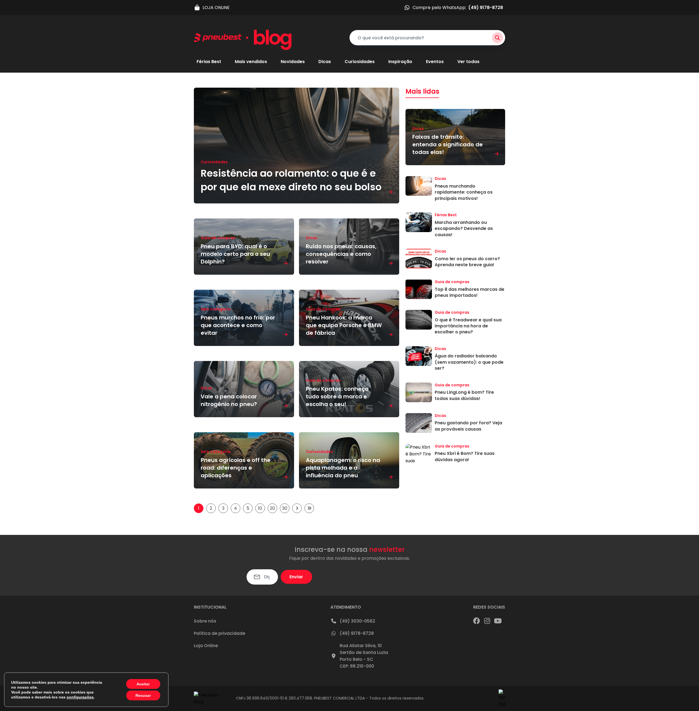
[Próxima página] (297, 508)
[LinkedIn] (497, 621)
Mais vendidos (251, 62)
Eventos (435, 62)
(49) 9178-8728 (357, 633)
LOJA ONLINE (216, 7)
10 (260, 508)
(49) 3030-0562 (357, 621)
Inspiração (400, 62)
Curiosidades (360, 62)
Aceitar (143, 684)
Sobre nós (205, 621)
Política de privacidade (219, 633)
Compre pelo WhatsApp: (458, 7)
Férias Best (209, 62)
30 (284, 508)
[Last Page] (309, 508)
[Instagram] (487, 621)
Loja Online (206, 645)
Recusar (143, 695)
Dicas (324, 62)
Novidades (293, 62)
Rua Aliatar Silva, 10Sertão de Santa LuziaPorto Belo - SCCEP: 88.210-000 (364, 655)
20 (272, 508)
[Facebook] (476, 621)
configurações (80, 697)
